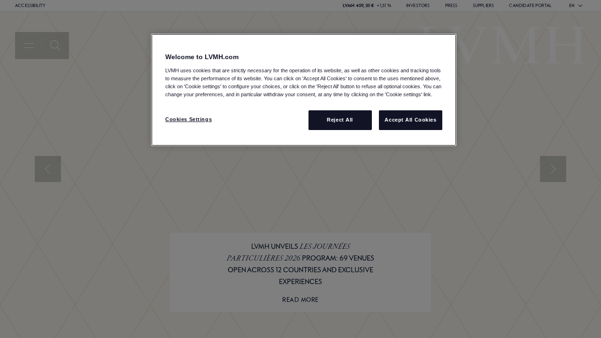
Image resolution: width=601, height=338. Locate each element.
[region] (303, 90)
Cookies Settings (188, 119)
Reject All (340, 120)
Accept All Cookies (410, 120)
